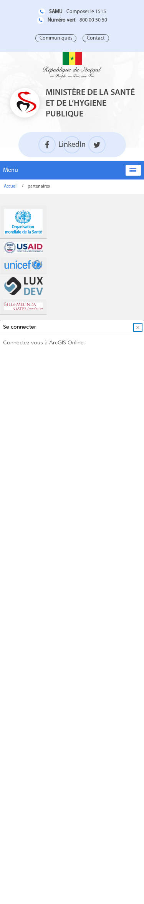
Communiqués (56, 38)
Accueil (11, 186)
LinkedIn (72, 145)
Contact (96, 38)
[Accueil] (72, 65)
